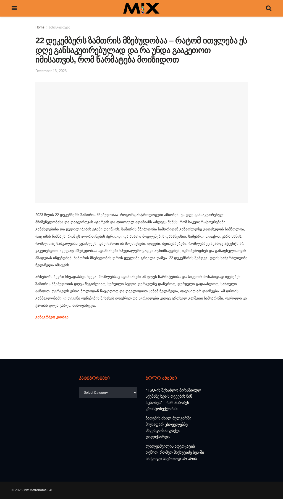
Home (39, 27)
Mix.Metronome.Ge (37, 490)
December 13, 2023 (51, 71)
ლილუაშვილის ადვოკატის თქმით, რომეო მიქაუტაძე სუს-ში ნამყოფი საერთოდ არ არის (175, 452)
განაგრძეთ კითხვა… (53, 317)
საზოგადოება (59, 27)
